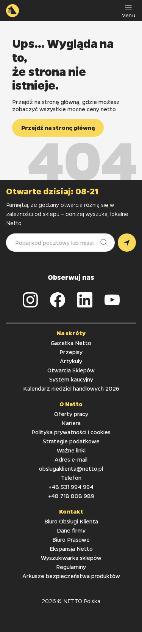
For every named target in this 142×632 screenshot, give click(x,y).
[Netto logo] (12, 10)
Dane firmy (71, 530)
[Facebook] (57, 299)
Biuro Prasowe (71, 539)
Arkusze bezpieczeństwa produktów (71, 576)
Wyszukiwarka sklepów (71, 557)
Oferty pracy (71, 414)
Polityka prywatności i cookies (71, 432)
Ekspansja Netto (71, 548)
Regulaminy (71, 567)
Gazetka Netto (71, 343)
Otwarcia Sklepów (71, 370)
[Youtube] (112, 299)
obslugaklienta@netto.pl (71, 468)
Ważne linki (71, 450)
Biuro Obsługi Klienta (71, 521)
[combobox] (53, 242)
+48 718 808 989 (71, 496)
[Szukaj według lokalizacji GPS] (127, 242)
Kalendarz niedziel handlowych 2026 (71, 388)
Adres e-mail (71, 459)
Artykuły (71, 361)
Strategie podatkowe (71, 441)
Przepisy (71, 352)
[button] (58, 128)
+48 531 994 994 (71, 486)
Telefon (71, 477)
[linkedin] (84, 299)
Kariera (71, 423)
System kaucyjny (71, 379)
